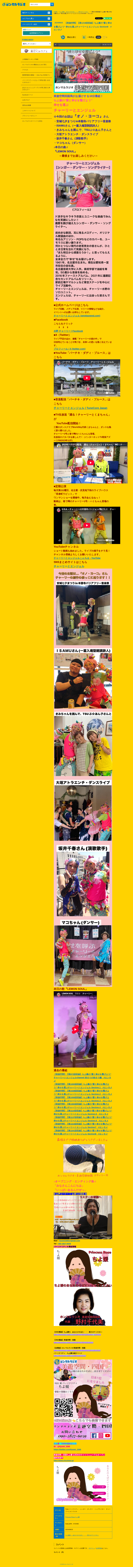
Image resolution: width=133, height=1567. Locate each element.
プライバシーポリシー (29, 116)
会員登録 (99, 1548)
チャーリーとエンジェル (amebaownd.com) (77, 315)
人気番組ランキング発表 (30, 59)
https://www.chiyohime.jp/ (64, 1461)
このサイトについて (28, 110)
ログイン (91, 1548)
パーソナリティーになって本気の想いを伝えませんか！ (36, 81)
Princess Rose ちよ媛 (72, 1517)
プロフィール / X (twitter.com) (69, 349)
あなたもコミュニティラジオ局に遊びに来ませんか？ (36, 88)
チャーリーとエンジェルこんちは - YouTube (77, 558)
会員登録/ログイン (36, 33)
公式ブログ (26, 100)
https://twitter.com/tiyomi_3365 (67, 1449)
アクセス (25, 70)
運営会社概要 (26, 105)
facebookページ (27, 95)
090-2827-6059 (64, 1244)
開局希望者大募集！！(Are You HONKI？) (36, 75)
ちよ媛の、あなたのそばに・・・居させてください (74, 12)
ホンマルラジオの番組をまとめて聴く (34, 64)
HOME (55, 12)
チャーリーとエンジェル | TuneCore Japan (80, 407)
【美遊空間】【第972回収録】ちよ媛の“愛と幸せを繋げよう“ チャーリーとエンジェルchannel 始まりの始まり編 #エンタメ (82, 1077)
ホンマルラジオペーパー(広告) (32, 121)
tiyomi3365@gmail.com (69, 1241)
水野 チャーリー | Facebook (68, 331)
